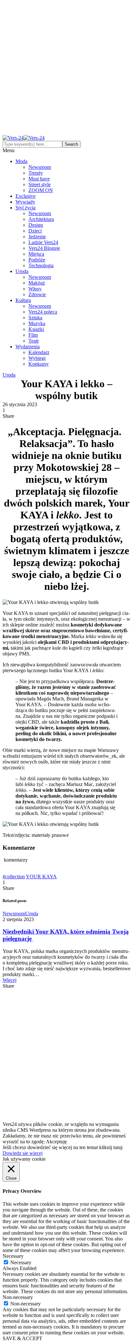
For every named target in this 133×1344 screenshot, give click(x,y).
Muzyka (36, 323)
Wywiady (25, 202)
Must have (39, 178)
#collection (14, 876)
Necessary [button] (13, 1256)
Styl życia (25, 207)
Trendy (35, 173)
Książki (36, 329)
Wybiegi (37, 358)
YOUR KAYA (41, 876)
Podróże (36, 259)
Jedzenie (37, 236)
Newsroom (39, 167)
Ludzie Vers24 (43, 242)
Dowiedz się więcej (23, 1153)
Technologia (41, 265)
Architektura (41, 219)
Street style (39, 184)
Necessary (20, 1262)
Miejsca (36, 254)
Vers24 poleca (42, 312)
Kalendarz (38, 352)
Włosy (35, 288)
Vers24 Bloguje (44, 248)
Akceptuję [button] (56, 1141)
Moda (21, 161)
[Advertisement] (66, 69)
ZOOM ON (40, 190)
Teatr (33, 340)
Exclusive (25, 196)
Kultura (23, 300)
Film (33, 335)
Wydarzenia (27, 346)
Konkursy (38, 364)
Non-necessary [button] (18, 1297)
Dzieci (35, 230)
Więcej (9, 980)
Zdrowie (37, 294)
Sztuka (35, 317)
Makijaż (36, 283)
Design (35, 225)
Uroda (21, 271)
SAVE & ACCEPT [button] (22, 1338)
